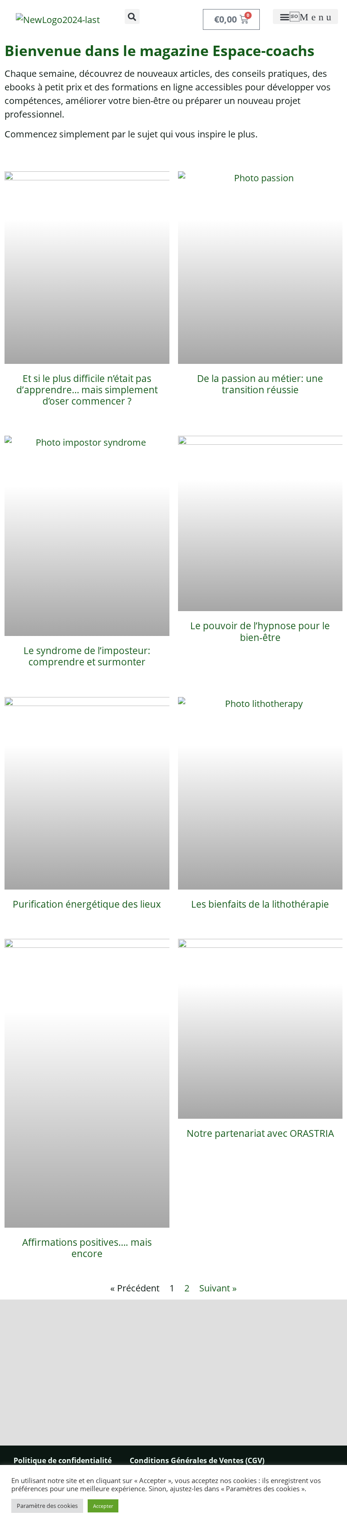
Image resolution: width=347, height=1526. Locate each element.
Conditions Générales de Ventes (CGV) (197, 1460)
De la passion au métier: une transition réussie (260, 384)
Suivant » (218, 1288)
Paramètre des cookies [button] (47, 1506)
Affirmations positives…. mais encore (87, 1248)
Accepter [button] (103, 1505)
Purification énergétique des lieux (87, 904)
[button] (132, 16)
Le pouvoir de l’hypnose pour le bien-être (260, 631)
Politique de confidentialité (63, 1460)
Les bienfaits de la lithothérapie (260, 904)
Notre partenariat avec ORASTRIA (260, 1133)
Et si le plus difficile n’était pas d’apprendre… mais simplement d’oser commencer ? (87, 389)
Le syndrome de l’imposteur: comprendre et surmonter (86, 656)
